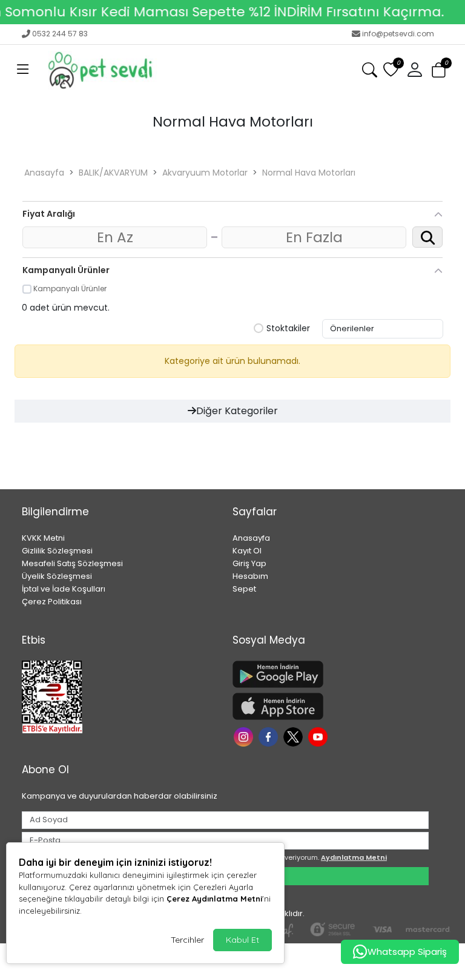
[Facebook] (269, 736)
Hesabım (250, 576)
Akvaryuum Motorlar (205, 172)
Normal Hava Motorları (308, 172)
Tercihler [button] (187, 939)
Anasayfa (44, 172)
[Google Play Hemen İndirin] (330, 674)
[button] (23, 70)
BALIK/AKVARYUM (113, 172)
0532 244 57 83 (60, 33)
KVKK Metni (43, 538)
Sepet (244, 589)
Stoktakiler (288, 329)
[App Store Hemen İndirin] (330, 706)
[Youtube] (319, 736)
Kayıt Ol (247, 550)
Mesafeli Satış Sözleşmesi (72, 563)
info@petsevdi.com (398, 33)
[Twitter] (294, 736)
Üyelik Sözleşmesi (57, 576)
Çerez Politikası (52, 601)
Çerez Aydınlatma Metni (214, 898)
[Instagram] (244, 736)
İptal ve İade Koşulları (63, 589)
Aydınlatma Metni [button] (354, 857)
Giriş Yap (249, 563)
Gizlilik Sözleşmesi (57, 550)
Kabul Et (242, 939)
